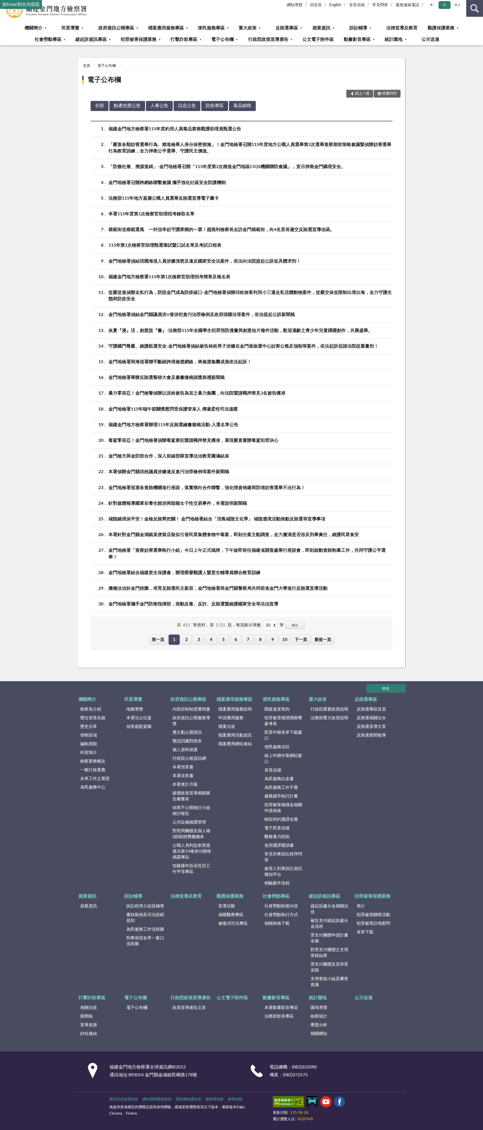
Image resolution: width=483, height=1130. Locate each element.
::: (2, 51)
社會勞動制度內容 (281, 906)
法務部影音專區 (279, 1016)
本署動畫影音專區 (281, 1008)
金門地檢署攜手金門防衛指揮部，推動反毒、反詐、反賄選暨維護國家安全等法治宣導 (193, 604)
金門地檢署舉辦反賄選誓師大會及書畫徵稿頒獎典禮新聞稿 (166, 377)
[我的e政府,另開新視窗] (312, 1103)
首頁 (86, 66)
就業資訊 (321, 28)
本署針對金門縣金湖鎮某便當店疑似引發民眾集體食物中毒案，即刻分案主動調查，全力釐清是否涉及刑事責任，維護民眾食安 (233, 534)
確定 (295, 625)
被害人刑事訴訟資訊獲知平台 (283, 872)
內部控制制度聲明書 (191, 709)
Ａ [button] (444, 5)
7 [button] (248, 640)
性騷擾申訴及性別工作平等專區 (191, 869)
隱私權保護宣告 (188, 1099)
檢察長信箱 (214, 1099)
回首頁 (316, 5)
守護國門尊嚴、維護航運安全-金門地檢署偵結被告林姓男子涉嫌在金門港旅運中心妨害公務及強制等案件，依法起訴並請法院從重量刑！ (243, 346)
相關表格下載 (277, 923)
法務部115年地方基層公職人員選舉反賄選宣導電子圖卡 (163, 198)
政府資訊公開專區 (116, 28)
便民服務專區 (211, 28)
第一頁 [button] (158, 640)
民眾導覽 (70, 28)
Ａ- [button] (432, 5)
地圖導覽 (134, 709)
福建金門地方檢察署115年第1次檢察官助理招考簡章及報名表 (169, 277)
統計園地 (393, 39)
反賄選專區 (287, 28)
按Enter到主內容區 (21, 4)
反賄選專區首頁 (371, 709)
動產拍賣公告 (127, 105)
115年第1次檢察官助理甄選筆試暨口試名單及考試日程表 (164, 245)
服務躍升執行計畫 (281, 796)
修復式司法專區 (233, 923)
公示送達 (430, 39)
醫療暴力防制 (277, 837)
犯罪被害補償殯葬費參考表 (283, 721)
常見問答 (380, 5)
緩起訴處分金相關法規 (329, 909)
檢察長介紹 (90, 709)
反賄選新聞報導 (371, 735)
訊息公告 (187, 105)
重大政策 (248, 28)
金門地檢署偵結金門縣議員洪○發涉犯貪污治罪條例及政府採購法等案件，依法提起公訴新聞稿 (201, 314)
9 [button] (272, 640)
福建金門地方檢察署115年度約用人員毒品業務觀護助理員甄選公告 (174, 129)
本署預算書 (182, 767)
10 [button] (284, 640)
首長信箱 (357, 5)
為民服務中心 (92, 787)
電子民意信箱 (277, 828)
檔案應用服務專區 (166, 28)
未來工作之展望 (95, 779)
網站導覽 (294, 5)
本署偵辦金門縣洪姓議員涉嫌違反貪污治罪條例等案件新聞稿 (168, 472)
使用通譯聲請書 (279, 845)
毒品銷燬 (242, 105)
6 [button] (236, 640)
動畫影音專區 (357, 39)
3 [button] (199, 640)
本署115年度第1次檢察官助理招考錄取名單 (151, 214)
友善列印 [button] (389, 93)
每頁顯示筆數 (248, 625)
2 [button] (186, 640)
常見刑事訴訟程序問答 (283, 857)
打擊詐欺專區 (184, 39)
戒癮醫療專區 (230, 915)
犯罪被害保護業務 (139, 39)
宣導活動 (226, 906)
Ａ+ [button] (457, 5)
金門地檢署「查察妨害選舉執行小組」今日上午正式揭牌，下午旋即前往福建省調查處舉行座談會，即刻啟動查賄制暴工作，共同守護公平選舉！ (247, 553)
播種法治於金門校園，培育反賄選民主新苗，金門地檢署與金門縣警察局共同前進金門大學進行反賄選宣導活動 (218, 588)
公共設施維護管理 (189, 822)
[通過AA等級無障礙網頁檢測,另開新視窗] (288, 1103)
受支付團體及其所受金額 (329, 967)
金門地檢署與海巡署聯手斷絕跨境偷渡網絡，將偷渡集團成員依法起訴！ (180, 362)
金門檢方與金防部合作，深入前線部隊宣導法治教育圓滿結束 (168, 456)
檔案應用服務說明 (235, 709)
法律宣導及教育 (402, 28)
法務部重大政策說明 (329, 718)
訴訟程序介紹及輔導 (145, 906)
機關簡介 (33, 28)
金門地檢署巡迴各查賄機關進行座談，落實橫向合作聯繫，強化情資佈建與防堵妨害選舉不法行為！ (206, 487)
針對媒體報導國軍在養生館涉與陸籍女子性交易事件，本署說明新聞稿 (177, 503)
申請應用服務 (230, 718)
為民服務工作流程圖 (145, 929)
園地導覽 (319, 1008)
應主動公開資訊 (187, 732)
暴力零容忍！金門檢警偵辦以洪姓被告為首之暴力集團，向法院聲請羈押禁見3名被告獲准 (196, 393)
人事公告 (159, 105)
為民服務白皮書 (279, 779)
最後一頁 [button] (322, 640)
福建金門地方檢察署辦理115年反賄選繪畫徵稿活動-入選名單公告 (173, 425)
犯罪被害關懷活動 (373, 915)
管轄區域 (88, 735)
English (335, 5)
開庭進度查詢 (277, 709)
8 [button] (260, 640)
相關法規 (88, 1008)
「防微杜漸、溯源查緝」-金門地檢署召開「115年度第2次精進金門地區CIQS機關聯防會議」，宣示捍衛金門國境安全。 (226, 166)
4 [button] (211, 640)
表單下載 (365, 932)
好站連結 (88, 1034)
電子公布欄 (222, 39)
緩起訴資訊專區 (91, 39)
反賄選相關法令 (371, 718)
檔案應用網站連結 (235, 744)
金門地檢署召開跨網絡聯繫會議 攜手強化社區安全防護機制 (167, 182)
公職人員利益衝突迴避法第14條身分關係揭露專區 (191, 851)
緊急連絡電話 (407, 5)
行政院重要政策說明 (329, 709)
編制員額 (88, 744)
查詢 (474, 8)
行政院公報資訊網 (189, 758)
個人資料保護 (185, 750)
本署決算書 (182, 776)
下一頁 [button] (301, 640)
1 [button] (174, 640)
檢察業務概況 (92, 761)
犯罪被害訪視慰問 (373, 923)
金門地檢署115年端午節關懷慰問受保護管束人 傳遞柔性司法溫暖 (173, 409)
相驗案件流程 (277, 883)
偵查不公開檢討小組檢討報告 (191, 811)
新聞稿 (86, 1016)
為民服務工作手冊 (281, 787)
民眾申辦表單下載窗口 (283, 735)
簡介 (361, 906)
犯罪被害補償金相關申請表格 (283, 808)
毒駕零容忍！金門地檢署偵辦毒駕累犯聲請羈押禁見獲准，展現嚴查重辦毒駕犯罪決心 (193, 440)
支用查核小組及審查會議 (329, 982)
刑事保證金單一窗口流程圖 (145, 941)
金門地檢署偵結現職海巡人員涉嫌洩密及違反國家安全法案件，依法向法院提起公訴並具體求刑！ (204, 261)
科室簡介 (88, 753)
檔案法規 (226, 727)
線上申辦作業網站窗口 (283, 759)
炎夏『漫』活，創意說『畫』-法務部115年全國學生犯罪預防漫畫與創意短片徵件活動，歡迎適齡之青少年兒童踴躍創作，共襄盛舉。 (240, 330)
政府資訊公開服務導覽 (191, 721)
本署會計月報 (185, 784)
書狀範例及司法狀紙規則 (145, 918)
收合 (386, 688)
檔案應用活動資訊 (235, 735)
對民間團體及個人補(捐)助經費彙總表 (191, 834)
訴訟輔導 (358, 28)
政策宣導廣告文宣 (189, 1008)
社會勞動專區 (48, 39)
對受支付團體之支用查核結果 (329, 953)
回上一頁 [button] (362, 93)
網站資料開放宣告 (157, 1099)
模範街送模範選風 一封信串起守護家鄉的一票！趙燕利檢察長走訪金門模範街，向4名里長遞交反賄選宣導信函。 (221, 229)
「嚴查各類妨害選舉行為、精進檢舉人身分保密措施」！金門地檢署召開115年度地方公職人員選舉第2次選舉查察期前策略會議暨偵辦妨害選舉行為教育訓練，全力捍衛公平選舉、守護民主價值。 (249, 147)
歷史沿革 (88, 727)
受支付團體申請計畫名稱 (329, 938)
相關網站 (319, 1034)
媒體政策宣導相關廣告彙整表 (191, 796)
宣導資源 (88, 1025)
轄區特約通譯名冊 (281, 819)
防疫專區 (215, 105)
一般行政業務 (92, 770)
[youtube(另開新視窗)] (326, 1103)
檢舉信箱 (235, 1099)
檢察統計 (319, 1016)
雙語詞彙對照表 (187, 741)
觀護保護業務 (441, 28)
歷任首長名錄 (92, 718)
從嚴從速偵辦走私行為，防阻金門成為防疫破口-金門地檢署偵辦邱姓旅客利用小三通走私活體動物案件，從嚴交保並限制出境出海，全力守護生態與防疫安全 (250, 295)
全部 (99, 105)
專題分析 (319, 1025)
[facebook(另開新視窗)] (339, 1103)
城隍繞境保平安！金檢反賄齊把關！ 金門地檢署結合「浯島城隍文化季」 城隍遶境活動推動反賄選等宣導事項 (216, 519)
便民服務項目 (277, 747)
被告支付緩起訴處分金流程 (329, 924)
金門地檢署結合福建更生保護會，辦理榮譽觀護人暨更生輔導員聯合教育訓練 (184, 572)
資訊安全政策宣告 (123, 1099)
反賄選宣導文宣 (371, 727)
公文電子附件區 (318, 39)
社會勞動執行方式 (281, 915)
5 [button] (223, 640)
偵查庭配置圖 (138, 727)
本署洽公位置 (138, 718)
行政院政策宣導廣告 (268, 39)
